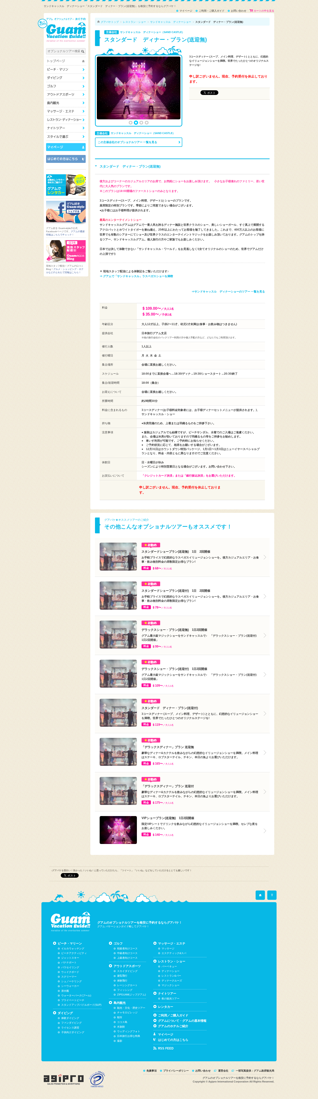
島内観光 (66, 103)
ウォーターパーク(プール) (76, 995)
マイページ (165, 1034)
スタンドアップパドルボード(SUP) (81, 1004)
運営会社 (223, 1070)
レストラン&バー (171, 975)
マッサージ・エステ (66, 111)
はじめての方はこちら (173, 1040)
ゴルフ (66, 86)
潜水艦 (65, 990)
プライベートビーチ (72, 1000)
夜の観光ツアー (170, 998)
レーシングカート (127, 985)
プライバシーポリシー (176, 1070)
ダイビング (66, 78)
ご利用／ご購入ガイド (173, 1015)
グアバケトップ (110, 21)
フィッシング (124, 989)
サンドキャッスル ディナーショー (170, 21)
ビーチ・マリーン (66, 69)
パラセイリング (70, 967)
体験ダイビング (70, 1018)
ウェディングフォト (128, 1031)
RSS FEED (165, 1048)
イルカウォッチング (72, 948)
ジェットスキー (70, 957)
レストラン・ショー (66, 120)
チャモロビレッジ (127, 1012)
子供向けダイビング (72, 1032)
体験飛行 (122, 980)
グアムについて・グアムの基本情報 (182, 1020)
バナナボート (69, 962)
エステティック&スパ (174, 953)
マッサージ (168, 948)
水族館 (121, 1026)
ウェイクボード (70, 972)
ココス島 (122, 1022)
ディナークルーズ (172, 980)
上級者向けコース (127, 957)
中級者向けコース (127, 953)
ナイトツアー (66, 128)
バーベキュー (169, 966)
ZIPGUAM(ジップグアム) (131, 994)
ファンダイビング (71, 1022)
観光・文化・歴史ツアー (131, 1007)
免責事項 (151, 1070)
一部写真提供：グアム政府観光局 (255, 1070)
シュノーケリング (71, 981)
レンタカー (165, 1006)
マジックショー (170, 985)
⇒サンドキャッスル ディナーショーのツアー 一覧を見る (228, 291)
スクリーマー (69, 976)
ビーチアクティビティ (74, 953)
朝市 (119, 1017)
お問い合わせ (203, 1070)
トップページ (66, 61)
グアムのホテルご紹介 (173, 1026)
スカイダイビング (127, 971)
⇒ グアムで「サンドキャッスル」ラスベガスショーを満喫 (136, 276)
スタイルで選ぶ (66, 136)
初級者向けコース (127, 948)
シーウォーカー (70, 986)
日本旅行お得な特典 (128, 1036)
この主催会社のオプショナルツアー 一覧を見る (127, 142)
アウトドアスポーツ (66, 94)
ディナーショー (170, 971)
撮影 (119, 1040)
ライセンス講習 (70, 1027)
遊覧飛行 (122, 975)
